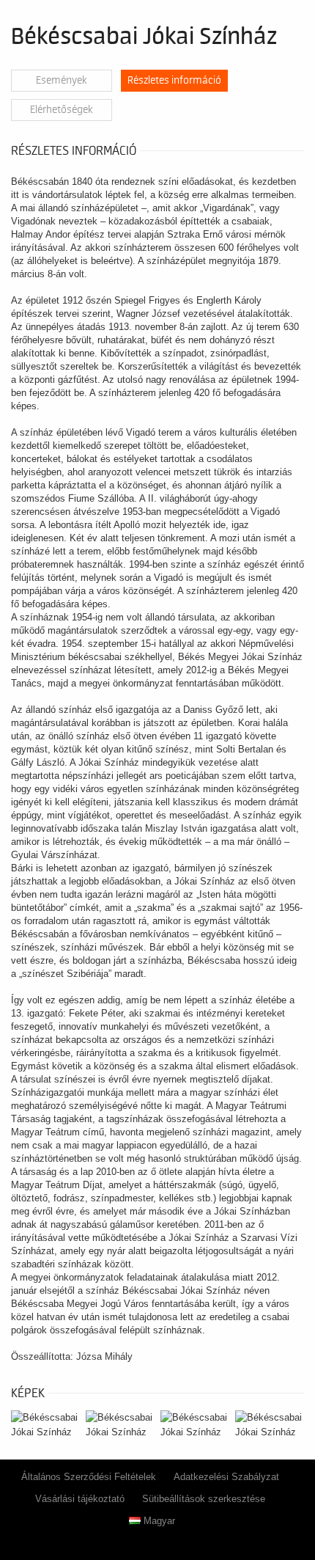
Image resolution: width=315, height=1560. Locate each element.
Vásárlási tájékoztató (80, 1498)
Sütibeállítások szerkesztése (203, 1498)
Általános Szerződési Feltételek (88, 1476)
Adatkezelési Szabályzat (226, 1476)
